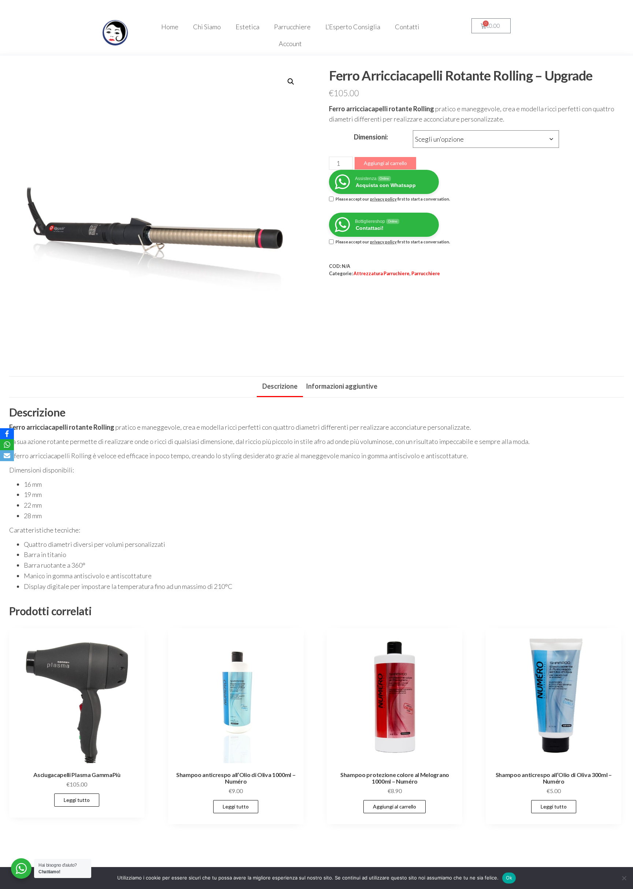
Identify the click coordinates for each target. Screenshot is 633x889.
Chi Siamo (207, 27)
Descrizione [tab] (279, 386)
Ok (509, 878)
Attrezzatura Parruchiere (381, 273)
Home (169, 27)
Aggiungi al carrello (385, 163)
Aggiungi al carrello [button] (394, 806)
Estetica (247, 27)
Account (290, 44)
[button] (290, 81)
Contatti (407, 27)
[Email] (7, 455)
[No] (624, 878)
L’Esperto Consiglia (352, 27)
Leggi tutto (77, 800)
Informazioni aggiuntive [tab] (341, 386)
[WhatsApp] (7, 444)
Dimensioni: (371, 137)
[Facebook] (7, 433)
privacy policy (383, 199)
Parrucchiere (292, 27)
